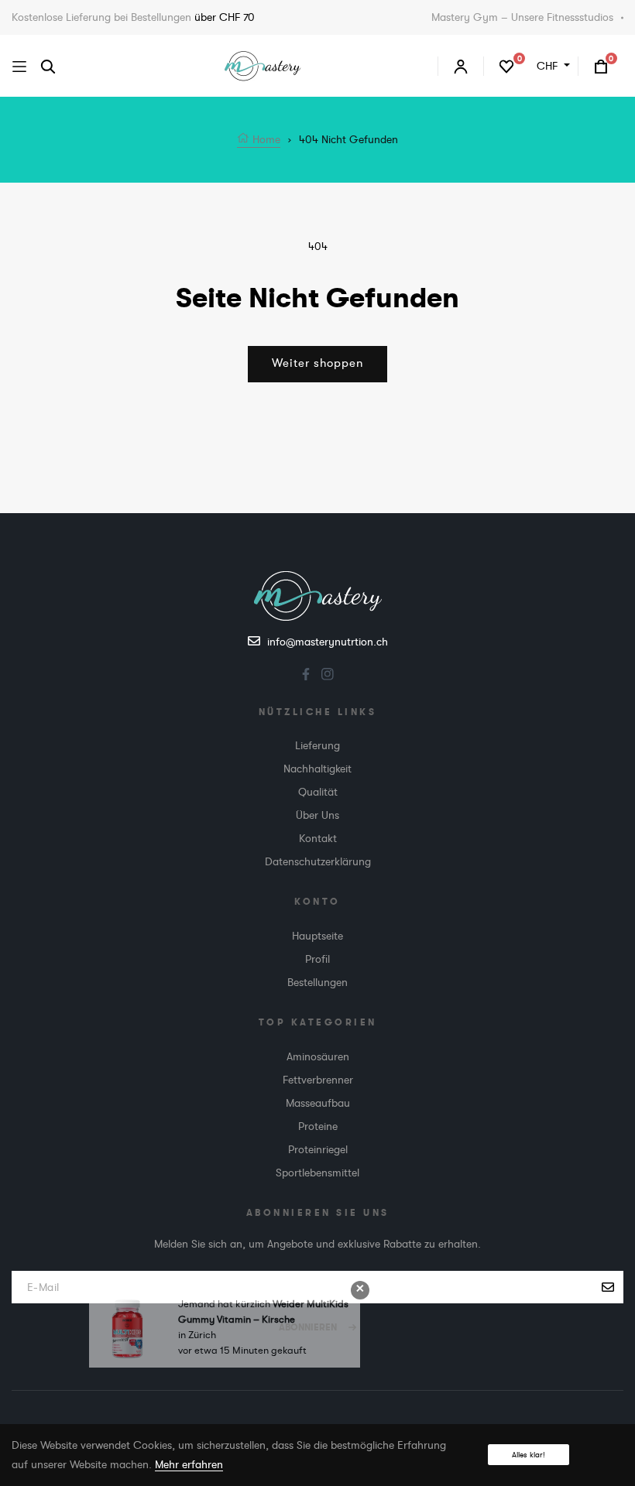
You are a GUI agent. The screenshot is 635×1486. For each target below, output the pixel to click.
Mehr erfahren (189, 1464)
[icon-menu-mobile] (19, 66)
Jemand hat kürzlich (225, 1322)
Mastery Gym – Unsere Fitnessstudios (522, 17)
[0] (506, 66)
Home (264, 139)
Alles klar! (528, 1454)
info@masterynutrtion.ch (327, 641)
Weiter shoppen (317, 363)
